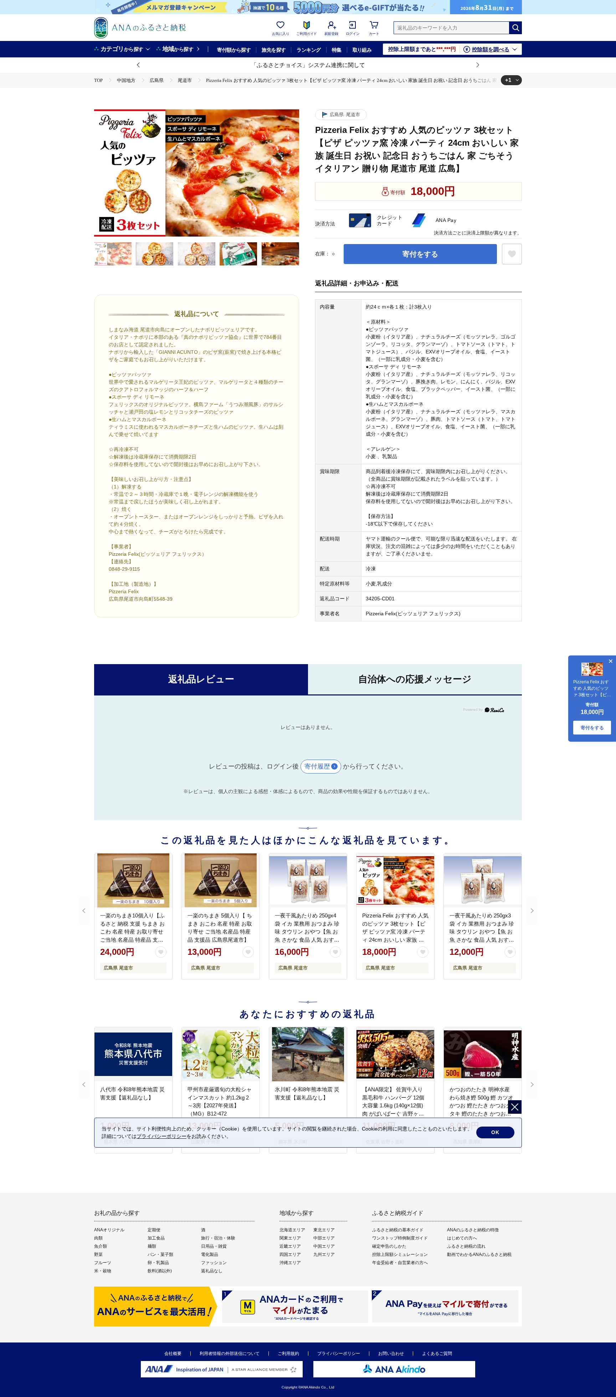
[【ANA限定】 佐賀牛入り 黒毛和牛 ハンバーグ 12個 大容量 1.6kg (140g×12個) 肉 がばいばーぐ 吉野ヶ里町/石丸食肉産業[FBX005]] (395, 1054)
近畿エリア (290, 1246)
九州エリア (324, 1254)
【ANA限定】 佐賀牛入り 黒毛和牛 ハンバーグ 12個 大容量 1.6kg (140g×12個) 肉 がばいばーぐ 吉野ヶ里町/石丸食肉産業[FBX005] (393, 1105)
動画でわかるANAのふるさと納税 (479, 1254)
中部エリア (324, 1238)
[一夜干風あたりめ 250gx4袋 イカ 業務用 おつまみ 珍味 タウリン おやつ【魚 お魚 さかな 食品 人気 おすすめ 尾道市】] (308, 880)
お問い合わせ (391, 1353)
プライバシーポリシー (338, 1353)
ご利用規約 (288, 1353)
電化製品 (209, 1254)
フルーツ (102, 1262)
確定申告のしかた (389, 1246)
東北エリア (324, 1229)
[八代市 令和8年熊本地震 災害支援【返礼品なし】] (133, 1054)
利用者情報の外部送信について (230, 1353)
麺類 (152, 1246)
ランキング (308, 50)
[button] (138, 65)
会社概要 (172, 1353)
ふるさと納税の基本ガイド (397, 1229)
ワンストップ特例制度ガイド (400, 1238)
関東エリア (290, 1238)
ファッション (214, 1262)
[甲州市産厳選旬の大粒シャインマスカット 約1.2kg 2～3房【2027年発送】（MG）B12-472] (221, 1054)
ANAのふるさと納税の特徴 (473, 1229)
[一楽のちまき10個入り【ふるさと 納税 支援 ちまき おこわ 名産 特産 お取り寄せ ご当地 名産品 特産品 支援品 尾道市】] (133, 880)
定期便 (154, 1229)
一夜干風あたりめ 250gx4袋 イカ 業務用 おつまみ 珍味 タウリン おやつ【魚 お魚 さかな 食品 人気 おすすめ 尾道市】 (307, 931)
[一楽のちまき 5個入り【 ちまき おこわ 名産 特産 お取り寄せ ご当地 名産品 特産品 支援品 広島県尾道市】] (221, 880)
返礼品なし (211, 1270)
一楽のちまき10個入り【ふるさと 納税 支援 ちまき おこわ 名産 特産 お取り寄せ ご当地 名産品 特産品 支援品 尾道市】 (132, 931)
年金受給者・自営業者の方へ (400, 1262)
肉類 (98, 1238)
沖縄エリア (290, 1262)
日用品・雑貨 (214, 1246)
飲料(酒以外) (160, 1270)
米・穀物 (102, 1270)
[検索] (515, 27)
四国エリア (290, 1254)
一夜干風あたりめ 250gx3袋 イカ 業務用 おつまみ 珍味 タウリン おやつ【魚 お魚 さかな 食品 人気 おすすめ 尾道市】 (482, 931)
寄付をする (420, 254)
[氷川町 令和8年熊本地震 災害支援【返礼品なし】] (308, 1054)
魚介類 (100, 1246)
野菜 (98, 1254)
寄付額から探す (234, 50)
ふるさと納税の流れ (466, 1246)
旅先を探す (274, 50)
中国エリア (324, 1246)
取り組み (362, 50)
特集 (337, 50)
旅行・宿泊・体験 (218, 1238)
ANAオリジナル (109, 1229)
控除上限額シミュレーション (400, 1254)
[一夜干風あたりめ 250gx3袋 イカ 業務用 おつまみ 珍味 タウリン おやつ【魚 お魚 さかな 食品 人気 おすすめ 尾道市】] (483, 880)
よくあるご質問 (437, 1353)
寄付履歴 (317, 766)
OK (495, 1132)
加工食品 (156, 1238)
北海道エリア (292, 1229)
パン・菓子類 (160, 1254)
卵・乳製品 (158, 1262)
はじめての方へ (462, 1238)
